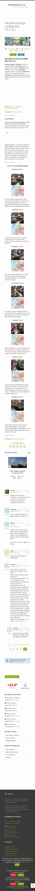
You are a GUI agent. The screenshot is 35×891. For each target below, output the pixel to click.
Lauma (12, 490)
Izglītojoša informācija (12, 752)
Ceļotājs (15, 628)
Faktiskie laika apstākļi (12, 849)
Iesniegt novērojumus (12, 677)
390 (19, 48)
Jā (20, 875)
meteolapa (16, 700)
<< (9, 645)
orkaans (12, 564)
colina (12, 551)
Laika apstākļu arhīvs (11, 853)
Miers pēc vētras (11, 703)
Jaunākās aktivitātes (13, 694)
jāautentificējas (19, 661)
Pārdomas (8, 757)
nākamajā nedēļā (16, 112)
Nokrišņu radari (10, 847)
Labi (17, 864)
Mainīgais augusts (11, 740)
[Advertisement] (17, 12)
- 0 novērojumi (25, 490)
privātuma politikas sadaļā (17, 888)
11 (21, 649)
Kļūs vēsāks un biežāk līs (13, 697)
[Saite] (17, 462)
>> (28, 653)
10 (17, 649)
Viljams (12, 523)
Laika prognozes (11, 48)
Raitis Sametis (26, 48)
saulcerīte (13, 509)
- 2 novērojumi (23, 509)
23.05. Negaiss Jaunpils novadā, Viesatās (17, 472)
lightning (14, 705)
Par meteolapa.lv (10, 754)
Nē (13, 875)
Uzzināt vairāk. (26, 862)
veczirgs (17, 716)
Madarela (13, 476)
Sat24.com (13, 106)
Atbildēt (7, 495)
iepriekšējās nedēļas (19, 439)
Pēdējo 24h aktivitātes (12, 851)
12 (25, 649)
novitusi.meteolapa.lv (20, 621)
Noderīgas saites (10, 855)
